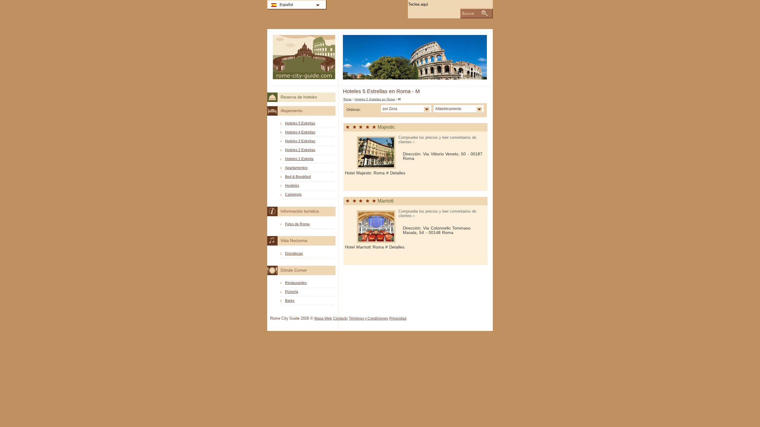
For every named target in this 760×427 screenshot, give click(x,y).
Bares (289, 301)
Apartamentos (296, 168)
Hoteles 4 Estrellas (300, 132)
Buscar (468, 13)
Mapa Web (323, 318)
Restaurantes (296, 283)
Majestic (386, 127)
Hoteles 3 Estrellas (300, 141)
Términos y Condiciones (368, 318)
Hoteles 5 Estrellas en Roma (375, 99)
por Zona (390, 109)
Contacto (340, 318)
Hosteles (292, 186)
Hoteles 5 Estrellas (300, 123)
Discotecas (294, 253)
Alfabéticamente (448, 109)
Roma (347, 99)
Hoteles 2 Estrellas (300, 150)
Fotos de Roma (297, 224)
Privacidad (397, 318)
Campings (293, 194)
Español (286, 5)
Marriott (385, 200)
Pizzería (291, 292)
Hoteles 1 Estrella (299, 159)
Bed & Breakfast (298, 177)
